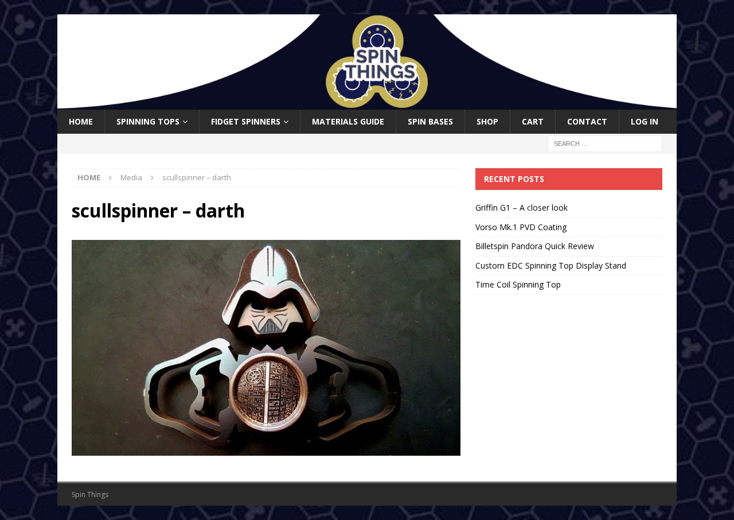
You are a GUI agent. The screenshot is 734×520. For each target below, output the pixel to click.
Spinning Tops (147, 121)
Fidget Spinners (245, 121)
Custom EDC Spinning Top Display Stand (550, 265)
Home (81, 121)
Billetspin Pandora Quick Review (534, 245)
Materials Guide (348, 121)
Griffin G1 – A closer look (521, 207)
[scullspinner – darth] (266, 448)
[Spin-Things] (367, 103)
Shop (487, 121)
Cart (533, 121)
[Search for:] (605, 143)
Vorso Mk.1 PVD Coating (521, 227)
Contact (587, 121)
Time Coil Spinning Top (518, 284)
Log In (644, 121)
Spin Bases (430, 121)
